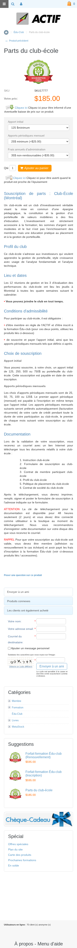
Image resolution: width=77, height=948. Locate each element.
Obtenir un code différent (20, 666)
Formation (17, 707)
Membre (16, 700)
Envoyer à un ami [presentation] (18, 591)
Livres (15, 720)
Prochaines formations (22, 860)
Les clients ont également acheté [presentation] (27, 610)
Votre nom (14, 621)
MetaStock (18, 726)
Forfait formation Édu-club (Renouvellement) (43, 755)
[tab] (38, 592)
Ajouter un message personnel (29, 648)
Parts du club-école (39, 790)
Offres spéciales (18, 844)
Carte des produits (19, 854)
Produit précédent (16, 40)
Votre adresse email (20, 628)
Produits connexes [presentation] (18, 601)
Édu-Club (19, 32)
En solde (13, 865)
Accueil (6, 32)
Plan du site (15, 849)
